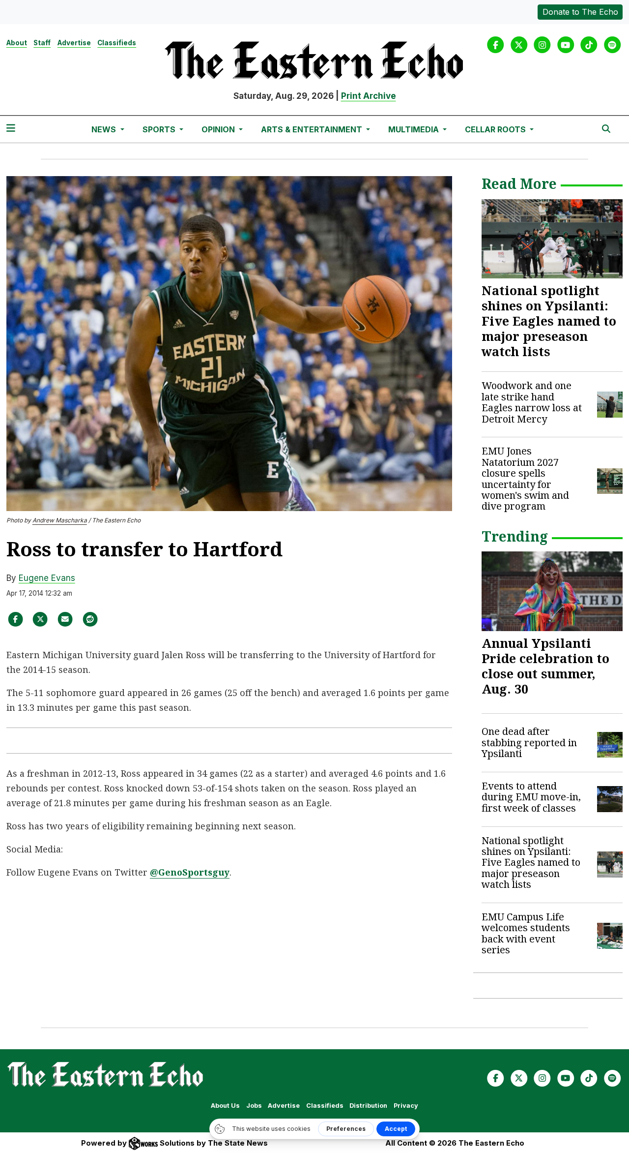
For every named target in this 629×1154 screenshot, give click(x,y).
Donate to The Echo (580, 12)
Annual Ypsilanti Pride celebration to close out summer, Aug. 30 (545, 666)
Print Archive (368, 96)
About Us (225, 1105)
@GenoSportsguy (189, 872)
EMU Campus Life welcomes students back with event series (526, 933)
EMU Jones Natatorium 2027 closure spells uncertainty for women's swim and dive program (525, 478)
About (16, 43)
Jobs (254, 1105)
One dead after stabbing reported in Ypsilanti (529, 742)
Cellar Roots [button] (496, 129)
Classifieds (116, 43)
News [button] (104, 129)
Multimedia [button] (414, 129)
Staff (42, 43)
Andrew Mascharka (59, 520)
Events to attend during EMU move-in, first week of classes (531, 797)
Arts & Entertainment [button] (312, 129)
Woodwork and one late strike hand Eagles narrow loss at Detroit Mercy (532, 402)
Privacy (406, 1105)
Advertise (74, 43)
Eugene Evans (47, 578)
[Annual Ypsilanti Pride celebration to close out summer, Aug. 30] (552, 591)
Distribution (368, 1105)
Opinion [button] (219, 129)
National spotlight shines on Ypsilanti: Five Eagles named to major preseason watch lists (549, 321)
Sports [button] (160, 129)
